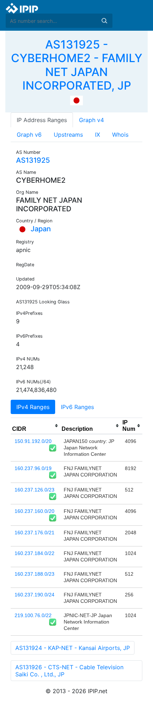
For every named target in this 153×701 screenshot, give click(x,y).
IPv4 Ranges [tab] (32, 406)
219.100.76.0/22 (33, 615)
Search (104, 21)
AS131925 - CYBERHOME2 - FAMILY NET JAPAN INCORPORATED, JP (76, 64)
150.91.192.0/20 (33, 441)
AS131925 (33, 160)
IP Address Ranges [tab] (42, 119)
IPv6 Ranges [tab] (77, 406)
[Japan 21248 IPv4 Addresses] (76, 100)
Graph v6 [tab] (29, 134)
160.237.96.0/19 (33, 468)
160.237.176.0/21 (34, 532)
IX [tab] (97, 134)
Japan (40, 229)
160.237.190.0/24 (34, 594)
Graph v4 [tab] (91, 119)
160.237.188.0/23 (34, 574)
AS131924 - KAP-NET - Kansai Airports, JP (72, 647)
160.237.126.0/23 (34, 490)
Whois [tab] (120, 134)
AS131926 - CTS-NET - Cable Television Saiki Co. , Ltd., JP (69, 671)
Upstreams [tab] (68, 134)
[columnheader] (35, 426)
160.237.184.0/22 (34, 553)
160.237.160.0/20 (34, 511)
